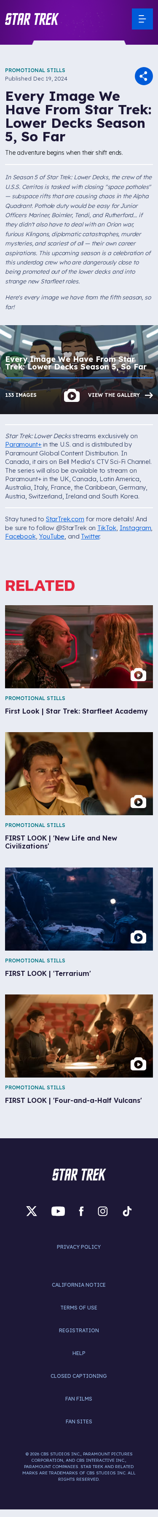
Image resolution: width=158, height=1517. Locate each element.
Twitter (90, 536)
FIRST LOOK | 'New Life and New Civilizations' (61, 842)
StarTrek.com (65, 519)
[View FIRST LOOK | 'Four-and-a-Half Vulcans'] (79, 1036)
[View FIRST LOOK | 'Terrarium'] (79, 909)
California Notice (79, 1285)
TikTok (106, 528)
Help (79, 1353)
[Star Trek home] (79, 1174)
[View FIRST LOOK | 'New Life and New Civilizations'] (79, 773)
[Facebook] (81, 1211)
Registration (79, 1330)
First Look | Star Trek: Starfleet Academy (76, 711)
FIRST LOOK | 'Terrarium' (48, 974)
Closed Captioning (79, 1376)
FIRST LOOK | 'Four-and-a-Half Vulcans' (73, 1101)
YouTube (51, 536)
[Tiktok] (127, 1211)
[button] (32, 19)
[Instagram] (102, 1211)
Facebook (20, 536)
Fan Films (78, 1399)
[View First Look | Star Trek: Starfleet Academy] (79, 646)
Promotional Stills (35, 70)
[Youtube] (58, 1211)
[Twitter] (31, 1211)
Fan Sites (79, 1421)
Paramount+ (23, 444)
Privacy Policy (79, 1247)
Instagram (135, 528)
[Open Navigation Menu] (142, 19)
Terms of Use (78, 1307)
